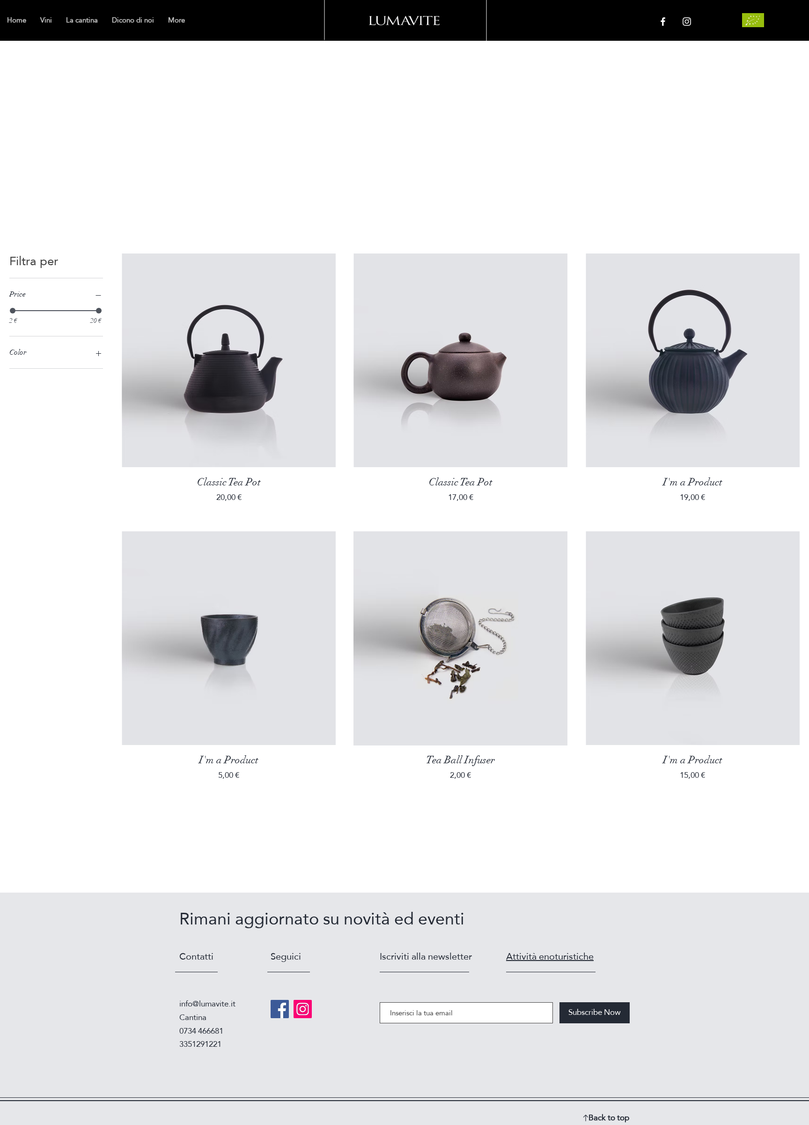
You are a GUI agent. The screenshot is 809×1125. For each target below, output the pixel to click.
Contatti (196, 956)
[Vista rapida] (229, 360)
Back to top (608, 1117)
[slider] (12, 310)
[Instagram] (303, 1009)
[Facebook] (280, 1009)
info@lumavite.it (207, 1004)
